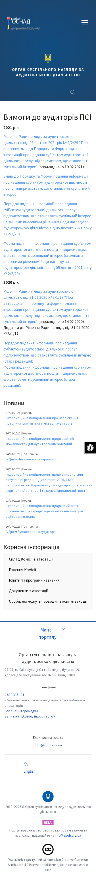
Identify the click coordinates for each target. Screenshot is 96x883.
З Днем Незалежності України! (30, 459)
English (29, 771)
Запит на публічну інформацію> (29, 716)
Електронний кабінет (24, 28)
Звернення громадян (21, 711)
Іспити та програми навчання (34, 580)
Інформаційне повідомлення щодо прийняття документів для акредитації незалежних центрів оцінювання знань (44, 511)
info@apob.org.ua (48, 745)
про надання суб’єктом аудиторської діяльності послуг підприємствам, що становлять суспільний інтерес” (46, 315)
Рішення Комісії (22, 569)
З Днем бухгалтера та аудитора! (31, 531)
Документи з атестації (28, 590)
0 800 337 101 (14, 694)
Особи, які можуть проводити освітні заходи (48, 601)
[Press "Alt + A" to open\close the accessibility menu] (90, 447)
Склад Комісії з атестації (31, 559)
